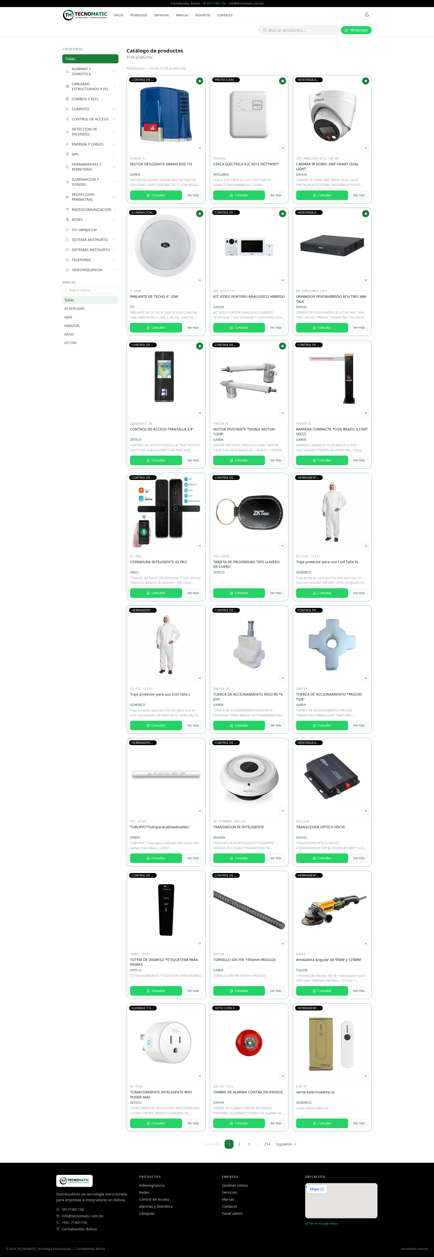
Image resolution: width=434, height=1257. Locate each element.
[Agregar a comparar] (199, 147)
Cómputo (146, 1213)
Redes (144, 1192)
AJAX (68, 317)
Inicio (118, 15)
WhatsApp (359, 30)
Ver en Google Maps (323, 1224)
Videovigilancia (152, 1185)
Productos (138, 15)
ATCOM (70, 342)
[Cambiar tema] (367, 15)
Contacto (225, 15)
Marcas (182, 15)
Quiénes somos (235, 1185)
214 (267, 1144)
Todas (70, 58)
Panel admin (232, 1213)
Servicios (161, 15)
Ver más (193, 195)
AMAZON (72, 325)
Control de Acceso (154, 1199)
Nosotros (202, 15)
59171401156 (216, 3)
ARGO (69, 334)
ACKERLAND (74, 308)
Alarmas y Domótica (156, 1206)
